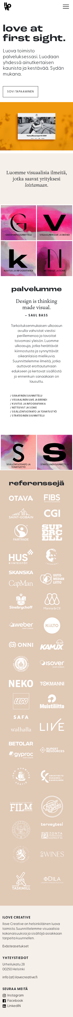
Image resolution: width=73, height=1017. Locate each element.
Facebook (15, 1001)
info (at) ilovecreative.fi (20, 977)
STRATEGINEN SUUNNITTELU (28, 416)
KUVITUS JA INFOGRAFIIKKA (29, 404)
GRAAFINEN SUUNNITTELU (27, 396)
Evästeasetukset (15, 946)
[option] (36, 127)
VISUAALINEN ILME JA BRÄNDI (29, 400)
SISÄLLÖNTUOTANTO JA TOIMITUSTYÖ (34, 412)
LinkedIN (14, 1006)
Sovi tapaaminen (20, 91)
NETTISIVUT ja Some (24, 408)
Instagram (15, 995)
